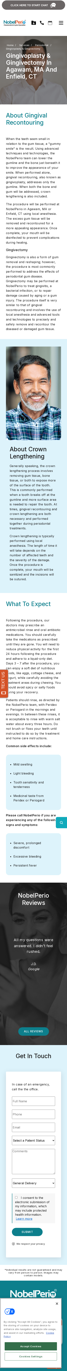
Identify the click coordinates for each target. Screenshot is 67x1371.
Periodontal (42, 45)
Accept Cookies (31, 1346)
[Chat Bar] (33, 5)
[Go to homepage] (13, 22)
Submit (27, 1231)
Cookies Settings (31, 1356)
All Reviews (33, 1031)
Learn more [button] (24, 1219)
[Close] (57, 1304)
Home (10, 45)
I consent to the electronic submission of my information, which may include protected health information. (32, 1206)
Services (24, 45)
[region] (31, 1333)
